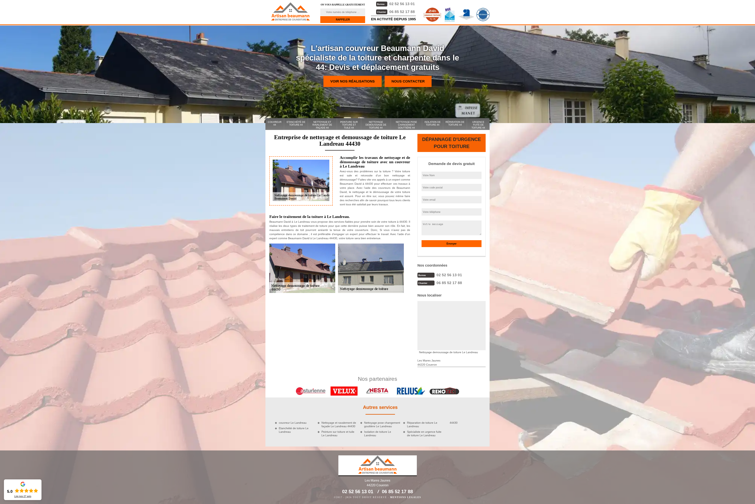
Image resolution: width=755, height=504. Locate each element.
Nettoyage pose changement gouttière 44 (406, 125)
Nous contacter (408, 81)
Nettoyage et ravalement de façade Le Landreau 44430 (338, 424)
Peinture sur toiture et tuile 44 (349, 125)
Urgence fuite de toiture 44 (478, 125)
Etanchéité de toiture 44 (296, 123)
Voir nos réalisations (352, 81)
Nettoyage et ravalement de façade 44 (322, 125)
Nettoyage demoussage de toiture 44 (376, 125)
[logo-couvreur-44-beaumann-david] (290, 11)
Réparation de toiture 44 (455, 123)
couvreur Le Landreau (293, 422)
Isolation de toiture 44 (432, 123)
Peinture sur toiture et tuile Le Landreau (337, 433)
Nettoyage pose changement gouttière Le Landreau (382, 424)
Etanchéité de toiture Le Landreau (293, 430)
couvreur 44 (275, 123)
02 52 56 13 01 (396, 4)
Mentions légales (405, 497)
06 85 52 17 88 (396, 12)
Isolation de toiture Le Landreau (377, 433)
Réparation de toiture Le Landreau (422, 424)
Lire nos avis (22, 496)
